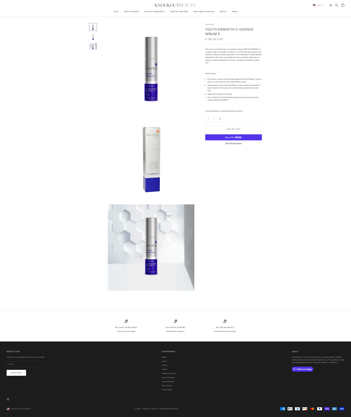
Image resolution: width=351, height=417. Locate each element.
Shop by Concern (179, 12)
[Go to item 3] (93, 47)
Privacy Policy (167, 390)
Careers (164, 369)
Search (164, 357)
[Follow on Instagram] (8, 399)
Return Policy (167, 386)
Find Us (165, 365)
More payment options (233, 143)
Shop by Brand (131, 12)
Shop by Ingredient (155, 12)
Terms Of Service (168, 382)
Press (235, 12)
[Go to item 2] (93, 37)
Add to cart (234, 129)
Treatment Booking (203, 12)
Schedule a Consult (169, 373)
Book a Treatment (168, 377)
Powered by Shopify (169, 409)
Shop (115, 12)
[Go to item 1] (93, 27)
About (223, 12)
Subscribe (16, 373)
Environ (209, 24)
